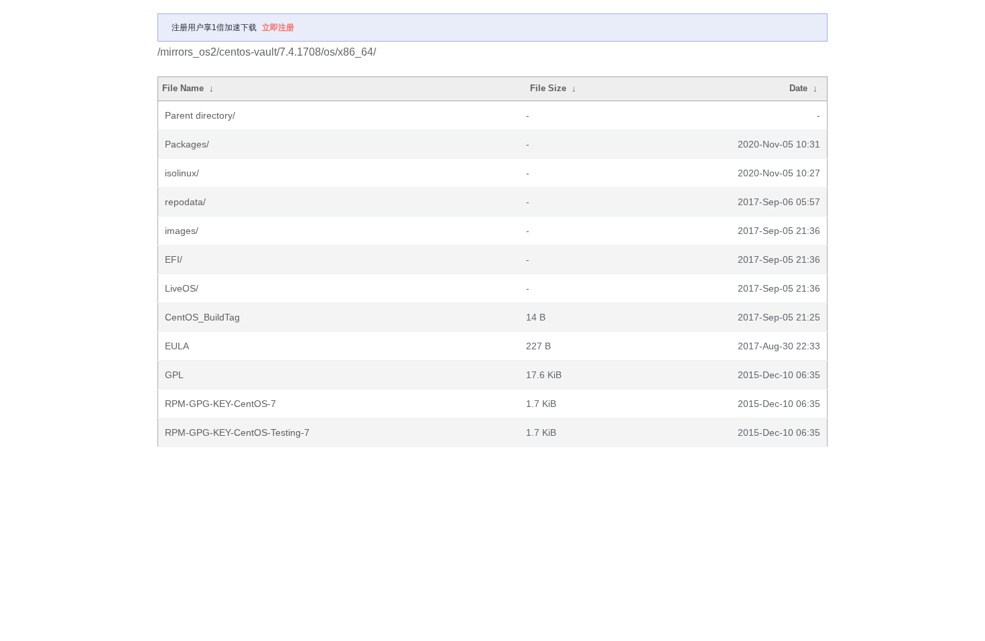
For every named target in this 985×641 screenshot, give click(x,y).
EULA (177, 346)
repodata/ (185, 201)
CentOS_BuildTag (202, 317)
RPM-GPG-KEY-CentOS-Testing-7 (237, 432)
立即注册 (278, 27)
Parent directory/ (200, 115)
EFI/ (173, 259)
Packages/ (187, 144)
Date (798, 88)
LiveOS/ (181, 288)
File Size (548, 88)
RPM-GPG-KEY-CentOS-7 (220, 403)
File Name (183, 88)
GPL (174, 374)
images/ (181, 230)
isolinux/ (182, 173)
